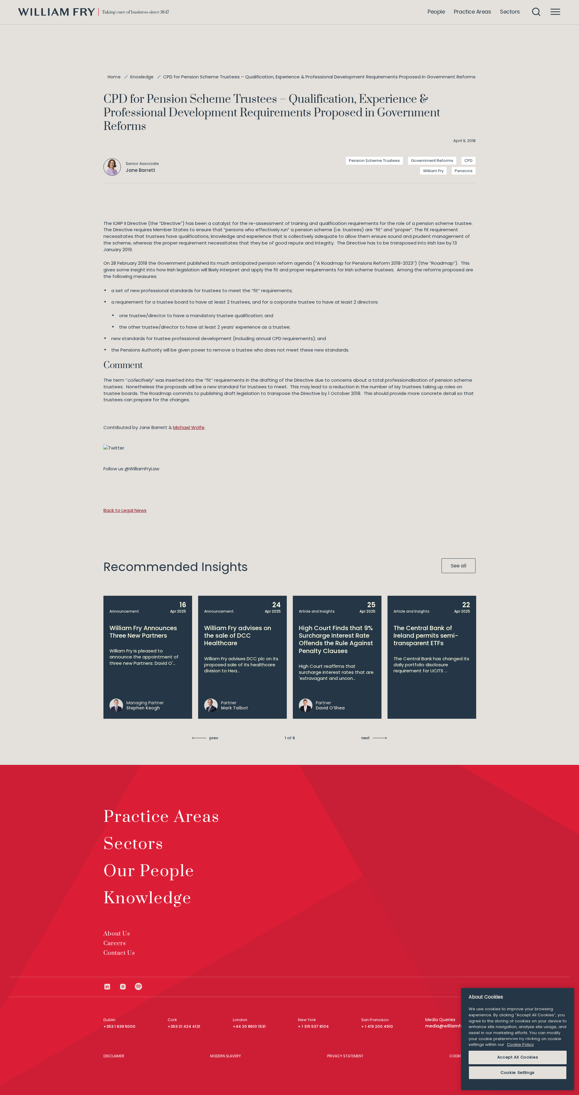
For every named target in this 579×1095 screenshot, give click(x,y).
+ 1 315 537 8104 (313, 1026)
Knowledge (141, 77)
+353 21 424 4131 (184, 1026)
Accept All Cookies (517, 1057)
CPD (468, 160)
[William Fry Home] (93, 12)
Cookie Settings (518, 1072)
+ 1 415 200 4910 (377, 1026)
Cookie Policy (520, 1044)
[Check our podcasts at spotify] (138, 986)
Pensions (464, 171)
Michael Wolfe (188, 427)
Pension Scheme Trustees (374, 160)
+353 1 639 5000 (119, 1026)
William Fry (433, 171)
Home (114, 77)
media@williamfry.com (450, 1026)
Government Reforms (432, 160)
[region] (517, 1039)
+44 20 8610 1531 (249, 1026)
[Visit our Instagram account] (127, 986)
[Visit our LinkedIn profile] (111, 986)
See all (458, 565)
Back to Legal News (125, 510)
